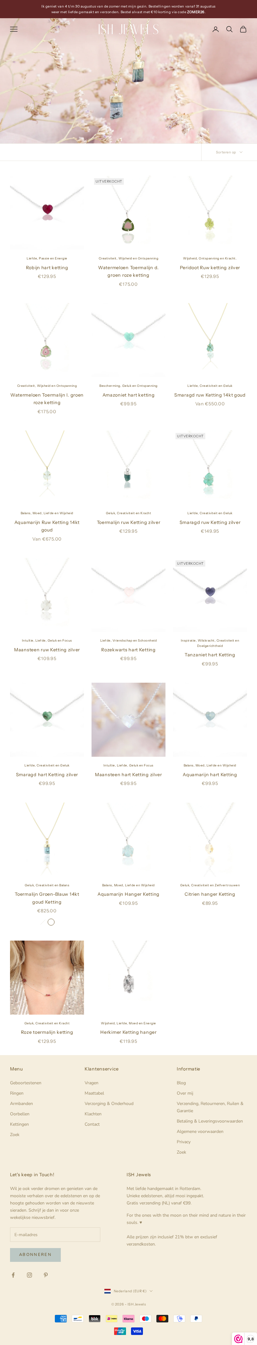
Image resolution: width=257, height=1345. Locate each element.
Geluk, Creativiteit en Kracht (128, 513)
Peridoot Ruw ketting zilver (210, 267)
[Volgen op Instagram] (29, 1275)
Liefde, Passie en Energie (47, 258)
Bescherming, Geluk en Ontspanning (128, 386)
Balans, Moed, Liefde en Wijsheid (47, 513)
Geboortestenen (25, 1083)
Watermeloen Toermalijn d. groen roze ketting (128, 271)
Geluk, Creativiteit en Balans (47, 885)
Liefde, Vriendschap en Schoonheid (128, 640)
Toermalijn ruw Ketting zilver (128, 522)
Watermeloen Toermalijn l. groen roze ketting (47, 398)
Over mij (185, 1093)
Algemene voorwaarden (200, 1131)
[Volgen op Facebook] (13, 1275)
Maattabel (94, 1093)
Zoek (14, 1135)
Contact (92, 1124)
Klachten (93, 1114)
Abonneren (35, 1254)
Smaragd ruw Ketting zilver (210, 522)
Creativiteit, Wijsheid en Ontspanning (129, 258)
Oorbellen (19, 1114)
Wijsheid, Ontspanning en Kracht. (210, 258)
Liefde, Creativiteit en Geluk (210, 386)
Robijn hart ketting (47, 267)
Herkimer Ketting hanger (128, 1032)
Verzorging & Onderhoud (109, 1104)
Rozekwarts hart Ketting (128, 650)
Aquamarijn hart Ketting (210, 774)
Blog (181, 1083)
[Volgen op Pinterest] (46, 1275)
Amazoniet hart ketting (128, 395)
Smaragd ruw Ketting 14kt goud (210, 395)
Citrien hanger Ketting (210, 894)
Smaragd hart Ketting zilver (47, 774)
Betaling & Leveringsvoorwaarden (210, 1121)
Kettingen (19, 1124)
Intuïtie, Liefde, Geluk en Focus (47, 640)
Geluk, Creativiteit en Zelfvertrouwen (210, 885)
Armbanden (21, 1104)
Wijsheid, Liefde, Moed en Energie (128, 1023)
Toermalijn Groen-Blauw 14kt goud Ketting (47, 898)
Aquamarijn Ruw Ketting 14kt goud (47, 526)
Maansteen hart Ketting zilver (128, 774)
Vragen (91, 1083)
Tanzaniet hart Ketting (210, 655)
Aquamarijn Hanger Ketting (128, 894)
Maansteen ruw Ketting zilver (47, 650)
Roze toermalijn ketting (47, 1032)
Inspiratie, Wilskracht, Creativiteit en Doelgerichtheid (210, 643)
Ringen (17, 1093)
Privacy (184, 1142)
